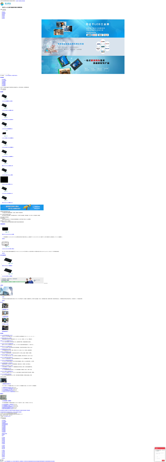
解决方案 (1, 302)
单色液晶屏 (9, 75)
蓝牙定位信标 (34, 461)
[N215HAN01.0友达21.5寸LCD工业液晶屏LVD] (4, 145)
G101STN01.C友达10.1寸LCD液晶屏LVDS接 (7, 110)
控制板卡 (3, 434)
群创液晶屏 (4, 83)
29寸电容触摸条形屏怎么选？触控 (5, 349)
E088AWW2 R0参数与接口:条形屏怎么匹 (6, 357)
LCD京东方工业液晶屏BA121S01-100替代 (6, 354)
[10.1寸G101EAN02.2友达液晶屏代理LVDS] (4, 127)
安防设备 (3, 440)
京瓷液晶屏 (4, 81)
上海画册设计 (21, 461)
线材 (2, 435)
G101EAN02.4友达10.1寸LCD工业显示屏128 (7, 119)
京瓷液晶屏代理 (38, 461)
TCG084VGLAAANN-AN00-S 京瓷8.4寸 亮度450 (8, 248)
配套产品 (1, 393)
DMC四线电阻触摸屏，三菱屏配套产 (6, 400)
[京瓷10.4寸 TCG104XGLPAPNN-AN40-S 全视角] (5, 232)
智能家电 (3, 442)
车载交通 (3, 439)
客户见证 (3, 454)
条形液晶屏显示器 (5, 424)
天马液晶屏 (4, 84)
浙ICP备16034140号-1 (7, 416)
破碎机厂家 (44, 461)
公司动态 (3, 445)
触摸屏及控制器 (4, 433)
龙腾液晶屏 (4, 82)
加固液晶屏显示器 (5, 423)
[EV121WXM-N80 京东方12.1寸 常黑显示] (8, 274)
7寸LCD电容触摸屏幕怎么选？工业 (5, 368)
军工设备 (3, 441)
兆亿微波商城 (29, 461)
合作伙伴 (3, 452)
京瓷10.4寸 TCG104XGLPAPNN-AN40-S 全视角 (8, 234)
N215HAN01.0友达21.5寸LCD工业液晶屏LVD (7, 147)
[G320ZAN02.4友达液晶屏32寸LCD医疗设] (4, 99)
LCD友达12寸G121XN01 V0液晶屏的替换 (8, 391)
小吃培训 (14, 461)
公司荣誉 (3, 451)
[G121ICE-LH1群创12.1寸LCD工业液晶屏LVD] (4, 136)
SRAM (11, 461)
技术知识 (1, 376)
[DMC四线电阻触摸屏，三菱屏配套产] (3, 399)
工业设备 (3, 437)
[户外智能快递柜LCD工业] (5, 307)
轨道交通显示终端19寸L (5, 331)
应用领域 (4, 376)
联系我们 (3, 18)
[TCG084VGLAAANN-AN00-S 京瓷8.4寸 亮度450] (5, 247)
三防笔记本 (25, 461)
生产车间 (3, 453)
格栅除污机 (17, 461)
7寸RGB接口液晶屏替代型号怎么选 (7, 390)
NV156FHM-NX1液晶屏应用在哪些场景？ (6, 360)
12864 (6, 75)
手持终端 (3, 443)
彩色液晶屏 (2, 77)
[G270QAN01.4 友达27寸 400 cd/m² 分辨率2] (4, 173)
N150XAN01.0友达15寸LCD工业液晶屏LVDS (7, 156)
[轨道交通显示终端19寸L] (5, 329)
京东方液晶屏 (4, 80)
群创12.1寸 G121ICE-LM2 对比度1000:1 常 (7, 165)
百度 (41, 461)
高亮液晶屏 (4, 429)
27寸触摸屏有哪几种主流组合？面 (7, 387)
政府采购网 (48, 461)
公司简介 (1, 285)
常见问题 (1, 333)
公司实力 (3, 17)
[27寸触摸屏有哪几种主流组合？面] (3, 382)
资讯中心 (3, 16)
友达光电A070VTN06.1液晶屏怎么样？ (6, 346)
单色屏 (16, 75)
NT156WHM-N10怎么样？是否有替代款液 (6, 343)
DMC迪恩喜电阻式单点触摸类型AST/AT (8, 406)
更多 (5, 255)
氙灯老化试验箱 (52, 461)
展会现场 (3, 456)
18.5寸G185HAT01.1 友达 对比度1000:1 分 (7, 193)
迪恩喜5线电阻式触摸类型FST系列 (7, 408)
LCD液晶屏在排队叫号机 (5, 316)
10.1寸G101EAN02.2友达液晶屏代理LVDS (7, 128)
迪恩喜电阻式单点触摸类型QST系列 (7, 407)
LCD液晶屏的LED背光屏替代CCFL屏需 (6, 365)
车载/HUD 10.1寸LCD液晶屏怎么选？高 (6, 340)
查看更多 (3, 238)
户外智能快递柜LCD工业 (5, 309)
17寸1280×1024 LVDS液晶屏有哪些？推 (8, 388)
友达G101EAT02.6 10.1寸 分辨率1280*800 (7, 202)
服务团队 (3, 455)
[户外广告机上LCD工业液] (5, 322)
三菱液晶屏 (28, 410)
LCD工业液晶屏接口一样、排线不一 (7, 389)
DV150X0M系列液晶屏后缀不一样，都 (6, 335)
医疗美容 (3, 438)
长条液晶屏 (4, 430)
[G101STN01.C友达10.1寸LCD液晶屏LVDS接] (4, 108)
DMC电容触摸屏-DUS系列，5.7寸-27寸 (8, 405)
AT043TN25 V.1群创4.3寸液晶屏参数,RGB (6, 371)
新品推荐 (1, 91)
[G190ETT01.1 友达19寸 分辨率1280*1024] (4, 182)
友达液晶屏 (4, 79)
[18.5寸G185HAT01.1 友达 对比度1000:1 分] (4, 191)
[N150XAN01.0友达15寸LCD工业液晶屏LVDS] (4, 154)
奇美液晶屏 (4, 85)
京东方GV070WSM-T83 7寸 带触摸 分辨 (7, 265)
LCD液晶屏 (12, 75)
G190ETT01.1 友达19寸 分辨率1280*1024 (7, 184)
